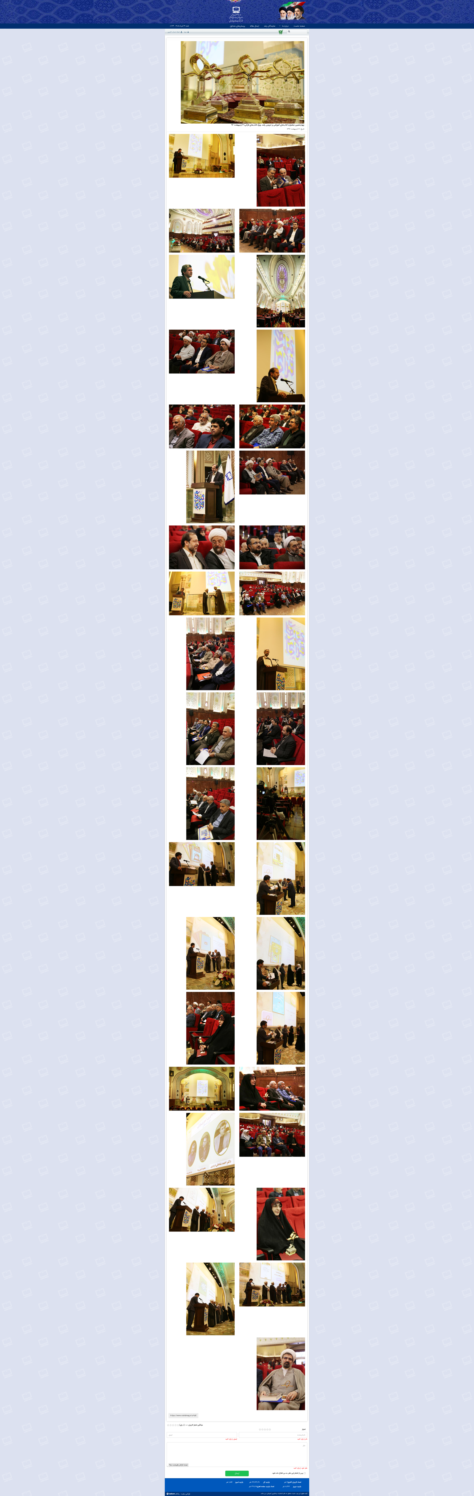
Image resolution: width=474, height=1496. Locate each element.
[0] (168, 1425)
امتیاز (304, 1429)
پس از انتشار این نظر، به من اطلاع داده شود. (287, 1473)
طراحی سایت (185, 1494)
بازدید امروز (239, 1482)
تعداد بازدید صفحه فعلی (266, 1486)
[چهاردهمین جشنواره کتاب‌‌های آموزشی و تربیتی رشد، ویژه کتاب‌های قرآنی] (281, 170)
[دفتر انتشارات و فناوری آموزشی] (236, 14)
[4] (267, 1429)
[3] (265, 1429)
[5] (270, 1429)
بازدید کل (266, 1482)
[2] (262, 1429)
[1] (260, 1429)
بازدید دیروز (297, 1486)
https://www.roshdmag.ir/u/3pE (183, 1415)
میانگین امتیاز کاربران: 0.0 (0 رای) (191, 1425)
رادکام (177, 1494)
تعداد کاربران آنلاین (295, 1482)
